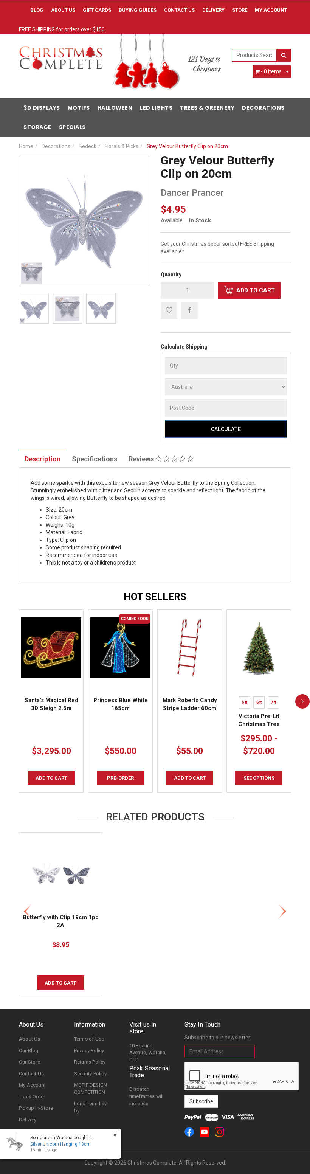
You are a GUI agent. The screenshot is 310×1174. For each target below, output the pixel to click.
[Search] (283, 55)
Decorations (263, 108)
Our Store (29, 1062)
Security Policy (90, 1073)
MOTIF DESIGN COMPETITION (90, 1088)
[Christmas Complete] (60, 55)
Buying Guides (138, 10)
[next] (302, 700)
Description (42, 459)
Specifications (94, 459)
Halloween (115, 108)
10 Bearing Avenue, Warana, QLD (148, 1052)
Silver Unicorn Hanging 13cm (60, 1144)
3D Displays (41, 108)
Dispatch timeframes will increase (146, 1096)
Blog (36, 10)
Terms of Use (89, 1039)
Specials (72, 127)
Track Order (32, 1097)
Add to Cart (255, 290)
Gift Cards (97, 10)
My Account (32, 1085)
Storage (37, 127)
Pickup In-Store (36, 1108)
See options (258, 778)
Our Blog (29, 1050)
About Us (63, 10)
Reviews (142, 459)
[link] (189, 1132)
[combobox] (254, 55)
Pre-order (120, 778)
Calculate (226, 429)
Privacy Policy (89, 1050)
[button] (169, 310)
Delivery (213, 10)
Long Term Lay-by (91, 1107)
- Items (271, 71)
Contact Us (179, 10)
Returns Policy (90, 1062)
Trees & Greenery (207, 108)
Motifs (79, 108)
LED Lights (156, 108)
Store (239, 10)
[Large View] (34, 309)
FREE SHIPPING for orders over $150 (62, 29)
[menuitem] (189, 310)
